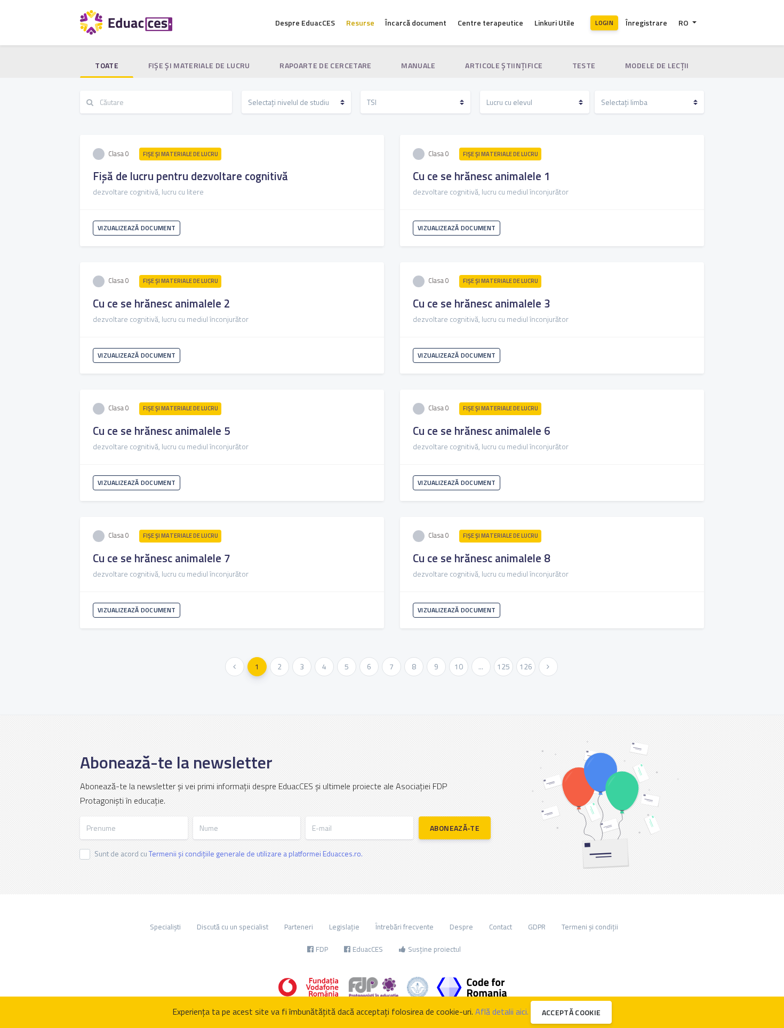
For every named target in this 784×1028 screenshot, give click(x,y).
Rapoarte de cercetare (325, 65)
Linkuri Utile (554, 22)
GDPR (537, 926)
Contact (500, 926)
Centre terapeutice (490, 22)
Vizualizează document (136, 228)
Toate (106, 65)
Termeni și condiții (590, 926)
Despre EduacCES (305, 22)
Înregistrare (646, 22)
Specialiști (165, 926)
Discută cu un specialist (232, 926)
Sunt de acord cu (228, 853)
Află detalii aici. (502, 1011)
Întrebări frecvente (404, 926)
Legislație (344, 926)
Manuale (418, 65)
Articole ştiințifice (503, 65)
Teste (584, 65)
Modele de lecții (657, 65)
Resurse (360, 22)
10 (458, 666)
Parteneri (298, 926)
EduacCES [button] (368, 949)
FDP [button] (322, 949)
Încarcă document (415, 22)
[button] (687, 23)
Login (604, 23)
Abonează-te (454, 827)
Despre (461, 926)
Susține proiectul (434, 949)
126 (525, 666)
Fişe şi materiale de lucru (199, 65)
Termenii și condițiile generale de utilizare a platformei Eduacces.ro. (256, 853)
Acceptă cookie (571, 1012)
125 (503, 666)
